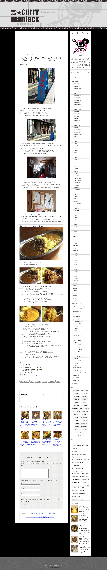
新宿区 (75, 267)
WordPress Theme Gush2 (53, 567)
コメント (23, 468)
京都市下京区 (76, 180)
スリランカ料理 (77, 347)
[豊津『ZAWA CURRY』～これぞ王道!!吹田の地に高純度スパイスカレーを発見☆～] (47, 411)
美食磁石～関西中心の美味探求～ (79, 454)
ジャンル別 (74, 303)
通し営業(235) (77, 396)
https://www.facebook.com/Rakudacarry (33, 375)
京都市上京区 (76, 175)
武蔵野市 (75, 280)
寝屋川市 (75, 154)
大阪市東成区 (76, 113)
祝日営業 (44, 381)
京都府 (74, 171)
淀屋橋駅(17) (80, 435)
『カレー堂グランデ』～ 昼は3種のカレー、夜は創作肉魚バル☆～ (43, 513)
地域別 (73, 81)
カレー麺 (75, 319)
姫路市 (75, 226)
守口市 (75, 150)
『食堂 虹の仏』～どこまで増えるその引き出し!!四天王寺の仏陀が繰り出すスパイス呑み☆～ (57, 442)
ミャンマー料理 (77, 360)
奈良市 (75, 238)
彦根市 (75, 233)
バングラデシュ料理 (77, 358)
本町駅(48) (84, 402)
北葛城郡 (75, 243)
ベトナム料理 (76, 351)
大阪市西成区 (76, 102)
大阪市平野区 (76, 111)
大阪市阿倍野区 (77, 97)
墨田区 (75, 260)
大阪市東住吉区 (77, 109)
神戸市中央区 (76, 203)
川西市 (75, 222)
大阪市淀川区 (76, 129)
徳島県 (74, 295)
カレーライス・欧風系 (77, 306)
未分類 (73, 383)
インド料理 (76, 337)
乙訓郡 (75, 198)
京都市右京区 (76, 182)
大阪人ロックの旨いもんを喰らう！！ (80, 457)
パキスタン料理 (77, 344)
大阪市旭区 (76, 127)
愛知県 (74, 285)
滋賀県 (74, 229)
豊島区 (75, 278)
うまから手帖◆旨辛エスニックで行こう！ (81, 445)
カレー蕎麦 (76, 326)
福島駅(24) (77, 426)
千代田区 (75, 257)
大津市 (75, 231)
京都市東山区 (76, 189)
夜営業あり (51, 381)
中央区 (75, 253)
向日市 (75, 196)
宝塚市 (75, 219)
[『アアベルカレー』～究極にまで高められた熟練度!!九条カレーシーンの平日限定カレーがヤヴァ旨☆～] (25, 411)
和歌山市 (75, 248)
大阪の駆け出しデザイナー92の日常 (80, 462)
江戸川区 (75, 262)
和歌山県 (75, 245)
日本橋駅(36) (75, 408)
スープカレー (76, 311)
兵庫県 (74, 201)
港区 (74, 264)
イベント (75, 375)
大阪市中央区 (76, 88)
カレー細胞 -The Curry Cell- (78, 443)
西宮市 (75, 215)
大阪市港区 (76, 118)
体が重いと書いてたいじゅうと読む (80, 476)
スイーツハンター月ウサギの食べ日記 (80, 485)
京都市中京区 (76, 178)
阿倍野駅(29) (76, 414)
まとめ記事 (75, 377)
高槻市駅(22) (84, 426)
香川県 (74, 298)
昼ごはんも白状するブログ (78, 468)
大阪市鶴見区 (76, 125)
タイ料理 (75, 342)
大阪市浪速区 (76, 100)
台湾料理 (75, 365)
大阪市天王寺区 (77, 95)
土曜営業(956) (76, 390)
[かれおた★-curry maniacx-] (53, 1)
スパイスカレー (24, 381)
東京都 (74, 250)
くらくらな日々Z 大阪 (77, 471)
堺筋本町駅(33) (85, 411)
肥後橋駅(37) (84, 405)
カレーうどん (76, 323)
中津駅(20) (85, 429)
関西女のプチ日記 (76, 496)
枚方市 (75, 152)
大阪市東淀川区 (77, 134)
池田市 (32, 381)
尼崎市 (75, 212)
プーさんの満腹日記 (76, 465)
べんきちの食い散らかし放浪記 (79, 493)
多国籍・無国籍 (76, 367)
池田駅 (58, 381)
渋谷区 (75, 255)
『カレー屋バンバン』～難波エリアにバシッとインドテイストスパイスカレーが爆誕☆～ (57, 422)
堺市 (74, 164)
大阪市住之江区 (77, 104)
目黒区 (75, 269)
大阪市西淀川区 (77, 132)
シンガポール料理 (77, 349)
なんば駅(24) (84, 420)
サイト (22, 493)
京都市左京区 (76, 185)
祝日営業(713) (76, 393)
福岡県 (74, 300)
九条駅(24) (77, 423)
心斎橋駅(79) (76, 399)
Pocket (44, 394)
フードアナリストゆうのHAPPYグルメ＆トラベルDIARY (85, 482)
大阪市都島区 (76, 120)
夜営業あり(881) (84, 390)
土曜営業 (37, 381)
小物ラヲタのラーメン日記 (78, 487)
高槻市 (75, 145)
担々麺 (75, 328)
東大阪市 (75, 159)
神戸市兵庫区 (76, 206)
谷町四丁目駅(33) (76, 411)
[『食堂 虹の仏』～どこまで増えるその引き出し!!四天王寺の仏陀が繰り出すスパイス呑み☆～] (58, 431)
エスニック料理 (76, 335)
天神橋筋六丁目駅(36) (84, 408)
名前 (22, 483)
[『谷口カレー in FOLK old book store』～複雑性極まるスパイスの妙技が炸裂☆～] (25, 431)
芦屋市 (75, 217)
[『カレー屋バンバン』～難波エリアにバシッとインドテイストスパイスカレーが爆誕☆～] (58, 411)
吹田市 (75, 148)
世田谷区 (75, 271)
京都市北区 (76, 173)
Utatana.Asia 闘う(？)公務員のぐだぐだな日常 (82, 479)
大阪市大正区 (76, 116)
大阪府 (74, 83)
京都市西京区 (76, 187)
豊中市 (75, 136)
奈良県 (74, 236)
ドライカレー (76, 313)
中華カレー (75, 316)
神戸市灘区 (76, 208)
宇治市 (75, 191)
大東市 (75, 157)
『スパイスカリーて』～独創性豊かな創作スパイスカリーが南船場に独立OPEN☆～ (36, 422)
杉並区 (75, 273)
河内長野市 (76, 168)
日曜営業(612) (84, 393)
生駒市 (75, 241)
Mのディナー (75, 451)
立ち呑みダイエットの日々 (78, 499)
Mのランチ (74, 448)
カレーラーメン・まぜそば (79, 321)
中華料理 (75, 363)
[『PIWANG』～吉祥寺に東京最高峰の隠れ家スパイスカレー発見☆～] (47, 431)
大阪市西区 (76, 93)
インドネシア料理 (77, 356)
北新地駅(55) (84, 399)
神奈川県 (75, 283)
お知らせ (75, 380)
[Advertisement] (41, 41)
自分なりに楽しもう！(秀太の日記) (80, 473)
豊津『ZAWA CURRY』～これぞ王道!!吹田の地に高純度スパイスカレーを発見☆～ (47, 422)
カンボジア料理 (77, 353)
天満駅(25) (77, 420)
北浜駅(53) (77, 402)
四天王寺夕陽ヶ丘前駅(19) (80, 432)
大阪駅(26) (77, 417)
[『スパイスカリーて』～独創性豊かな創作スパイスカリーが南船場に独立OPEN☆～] (36, 411)
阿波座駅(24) (84, 423)
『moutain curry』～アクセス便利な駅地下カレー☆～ (40, 517)
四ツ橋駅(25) (84, 417)
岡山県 (74, 293)
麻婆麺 (75, 330)
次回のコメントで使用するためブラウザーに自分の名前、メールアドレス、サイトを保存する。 (41, 500)
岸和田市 (75, 166)
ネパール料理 (76, 340)
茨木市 (75, 143)
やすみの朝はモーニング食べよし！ (80, 490)
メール (23, 488)
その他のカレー (76, 370)
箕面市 (75, 141)
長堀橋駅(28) (84, 414)
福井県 (74, 290)
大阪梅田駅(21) (77, 429)
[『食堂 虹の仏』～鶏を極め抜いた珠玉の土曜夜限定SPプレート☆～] (36, 431)
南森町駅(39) (76, 405)
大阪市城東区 (76, 122)
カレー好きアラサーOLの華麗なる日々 (81, 459)
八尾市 (75, 161)
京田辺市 (75, 194)
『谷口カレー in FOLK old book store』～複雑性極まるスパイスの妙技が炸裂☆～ (25, 442)
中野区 (75, 276)
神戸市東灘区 (76, 210)
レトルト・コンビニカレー (78, 372)
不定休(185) (84, 396)
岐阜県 (74, 288)
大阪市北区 (76, 86)
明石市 (75, 224)
